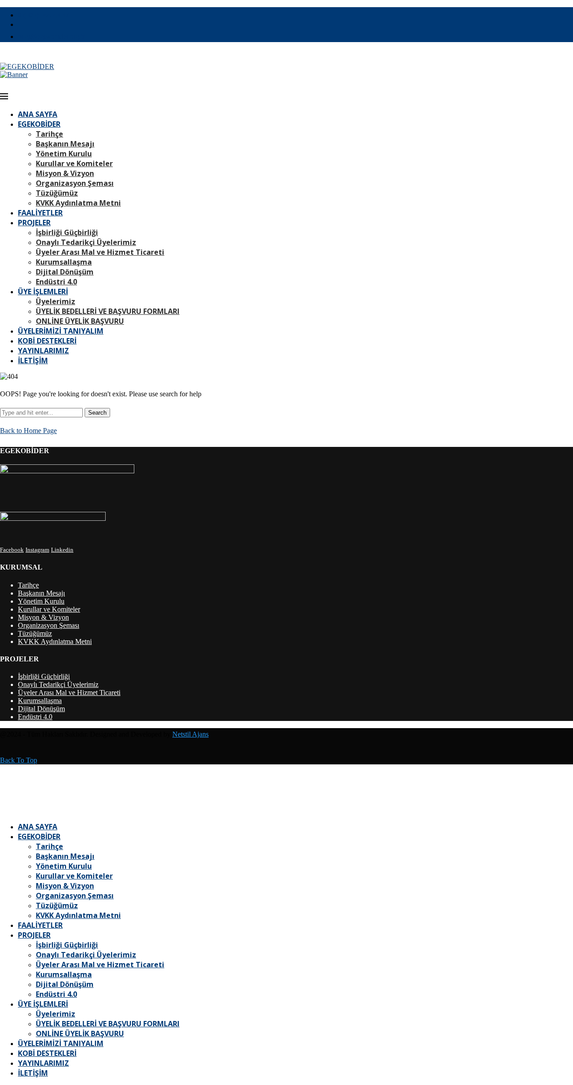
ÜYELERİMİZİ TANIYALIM (60, 331)
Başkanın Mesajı (65, 144)
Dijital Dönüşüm (65, 272)
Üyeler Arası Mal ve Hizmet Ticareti (100, 252)
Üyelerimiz (55, 301)
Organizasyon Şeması (75, 183)
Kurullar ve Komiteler (74, 163)
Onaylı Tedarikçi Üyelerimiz (86, 242)
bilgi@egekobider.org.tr (51, 36)
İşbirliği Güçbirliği (67, 232)
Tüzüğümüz (57, 193)
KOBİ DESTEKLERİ (47, 341)
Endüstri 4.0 (56, 282)
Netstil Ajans (190, 734)
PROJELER (34, 222)
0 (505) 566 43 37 (43, 15)
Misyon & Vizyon (65, 173)
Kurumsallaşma (64, 262)
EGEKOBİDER (39, 124)
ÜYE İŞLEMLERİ (43, 291)
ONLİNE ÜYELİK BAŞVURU (80, 321)
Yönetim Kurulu (64, 154)
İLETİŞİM (33, 360)
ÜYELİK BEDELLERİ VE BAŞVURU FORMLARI (108, 311)
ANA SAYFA (37, 114)
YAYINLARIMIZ (43, 351)
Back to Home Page (28, 430)
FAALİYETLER (40, 213)
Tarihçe (49, 134)
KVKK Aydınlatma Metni (78, 203)
